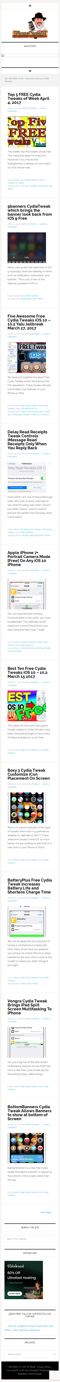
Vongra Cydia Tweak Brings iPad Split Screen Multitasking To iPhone (30, 1007)
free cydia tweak (29, 984)
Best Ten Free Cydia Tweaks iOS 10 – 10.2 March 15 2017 (28, 672)
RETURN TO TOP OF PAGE (22, 1367)
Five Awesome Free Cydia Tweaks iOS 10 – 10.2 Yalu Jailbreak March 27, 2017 (29, 322)
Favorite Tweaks (28, 642)
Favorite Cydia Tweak (30, 529)
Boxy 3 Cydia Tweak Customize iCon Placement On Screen (29, 774)
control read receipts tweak (36, 535)
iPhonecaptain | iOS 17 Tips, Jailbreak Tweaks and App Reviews (30, 26)
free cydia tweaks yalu (32, 412)
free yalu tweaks (40, 415)
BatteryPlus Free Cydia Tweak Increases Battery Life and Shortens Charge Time (30, 886)
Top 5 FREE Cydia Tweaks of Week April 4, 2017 (28, 98)
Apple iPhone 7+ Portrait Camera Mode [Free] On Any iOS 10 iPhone (29, 558)
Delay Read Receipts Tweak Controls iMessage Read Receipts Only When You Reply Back (27, 440)
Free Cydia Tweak (28, 406)
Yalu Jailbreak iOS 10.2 (27, 409)
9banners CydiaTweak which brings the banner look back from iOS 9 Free (30, 212)
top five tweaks (29, 186)
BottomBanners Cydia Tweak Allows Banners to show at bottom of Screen (30, 1113)
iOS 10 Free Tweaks (29, 180)
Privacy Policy (44, 1367)
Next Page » (46, 1212)
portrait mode (28, 648)
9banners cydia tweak (32, 299)
